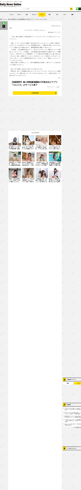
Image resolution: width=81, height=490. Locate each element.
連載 (72, 14)
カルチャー (34, 14)
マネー (64, 14)
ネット (41, 14)
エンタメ (12, 14)
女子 (57, 14)
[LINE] (77, 9)
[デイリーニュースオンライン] (10, 4)
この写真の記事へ (35, 93)
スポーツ (19, 14)
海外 (50, 14)
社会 (27, 14)
